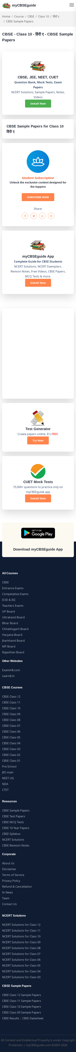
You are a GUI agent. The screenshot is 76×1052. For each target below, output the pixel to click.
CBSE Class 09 (11, 714)
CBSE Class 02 (11, 755)
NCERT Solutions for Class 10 (21, 936)
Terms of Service (13, 875)
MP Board (8, 646)
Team (5, 898)
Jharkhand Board (13, 641)
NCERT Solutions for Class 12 (21, 925)
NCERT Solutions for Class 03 (21, 977)
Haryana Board (12, 635)
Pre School (9, 766)
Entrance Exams (13, 588)
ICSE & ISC (9, 600)
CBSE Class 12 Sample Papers (21, 995)
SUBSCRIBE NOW (38, 197)
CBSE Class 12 (11, 697)
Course (19, 16)
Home (6, 16)
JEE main (7, 772)
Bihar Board (10, 623)
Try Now (38, 440)
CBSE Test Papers (13, 816)
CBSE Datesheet (32, 1018)
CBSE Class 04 (11, 743)
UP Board (8, 611)
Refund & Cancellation (17, 886)
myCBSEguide (23, 5)
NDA (5, 784)
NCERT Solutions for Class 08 (21, 948)
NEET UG (8, 778)
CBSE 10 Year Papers (15, 828)
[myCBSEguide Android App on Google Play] (38, 533)
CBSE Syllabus (11, 834)
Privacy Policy (11, 881)
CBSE (31, 16)
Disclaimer (9, 869)
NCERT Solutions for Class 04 (21, 971)
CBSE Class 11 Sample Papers (21, 1001)
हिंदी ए (56, 16)
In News (7, 892)
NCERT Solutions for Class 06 (21, 960)
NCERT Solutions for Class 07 (21, 954)
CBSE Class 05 (11, 737)
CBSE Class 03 (11, 749)
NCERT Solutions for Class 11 (21, 930)
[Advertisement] (38, 353)
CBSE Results (10, 1018)
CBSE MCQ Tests (13, 822)
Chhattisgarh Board (15, 629)
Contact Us (9, 904)
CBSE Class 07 (11, 726)
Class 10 (43, 16)
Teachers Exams (13, 606)
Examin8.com (11, 670)
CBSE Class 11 (11, 702)
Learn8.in (8, 676)
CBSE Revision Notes (15, 845)
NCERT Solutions (13, 840)
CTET (5, 790)
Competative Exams (15, 594)
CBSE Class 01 (11, 761)
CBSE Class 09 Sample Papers (21, 1012)
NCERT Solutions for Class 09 (21, 942)
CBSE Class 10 (11, 708)
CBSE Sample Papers (16, 810)
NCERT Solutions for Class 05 (21, 965)
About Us (8, 863)
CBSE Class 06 (11, 731)
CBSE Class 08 (11, 720)
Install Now (38, 103)
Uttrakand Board (13, 617)
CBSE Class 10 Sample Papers (21, 1007)
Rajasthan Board (13, 652)
